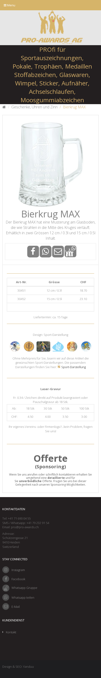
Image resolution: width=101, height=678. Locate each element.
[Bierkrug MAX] (50, 162)
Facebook (18, 579)
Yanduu (28, 666)
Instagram (18, 570)
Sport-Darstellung (73, 367)
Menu (10, 5)
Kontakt (11, 632)
